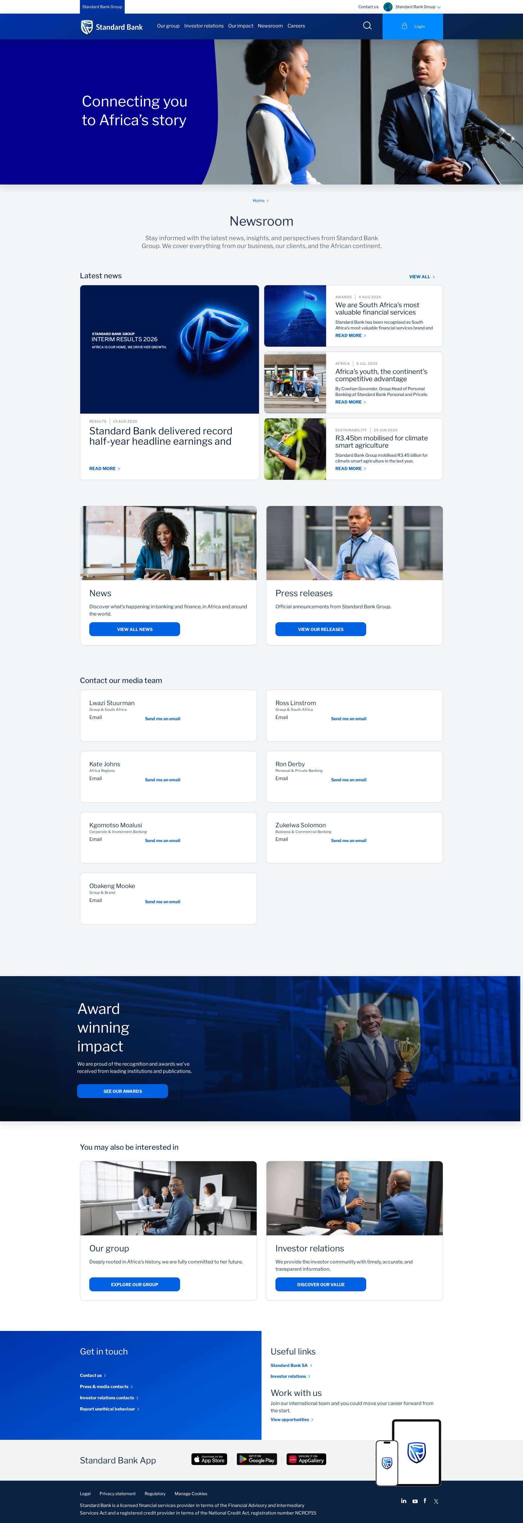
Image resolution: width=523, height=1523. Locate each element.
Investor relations (204, 26)
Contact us (368, 6)
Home (259, 200)
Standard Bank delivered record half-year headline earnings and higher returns (160, 436)
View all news (135, 629)
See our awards (123, 1091)
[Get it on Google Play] (257, 1460)
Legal (85, 1493)
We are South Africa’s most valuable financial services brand (377, 309)
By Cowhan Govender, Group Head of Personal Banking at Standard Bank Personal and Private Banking (381, 391)
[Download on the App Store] (209, 1460)
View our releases (321, 629)
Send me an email (162, 718)
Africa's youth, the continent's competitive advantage (381, 375)
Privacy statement (118, 1493)
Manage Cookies (191, 1493)
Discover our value (321, 1284)
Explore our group (134, 1284)
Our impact (240, 26)
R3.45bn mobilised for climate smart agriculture (381, 442)
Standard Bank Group (102, 6)
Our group (168, 26)
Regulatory (155, 1493)
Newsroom (270, 26)
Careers (296, 26)
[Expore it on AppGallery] (306, 1460)
